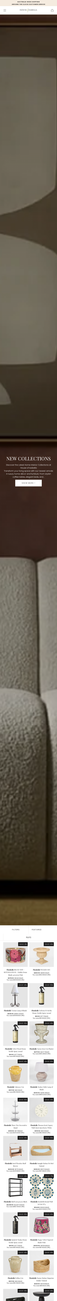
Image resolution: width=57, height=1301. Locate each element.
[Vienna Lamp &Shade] (15, 995)
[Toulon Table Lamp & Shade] (41, 1071)
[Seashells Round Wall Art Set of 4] (41, 1186)
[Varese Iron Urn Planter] (41, 1033)
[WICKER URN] (41, 954)
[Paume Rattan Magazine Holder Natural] (41, 1263)
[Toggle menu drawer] (4, 10)
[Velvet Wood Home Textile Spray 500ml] (15, 1033)
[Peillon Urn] (15, 1263)
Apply (28, 937)
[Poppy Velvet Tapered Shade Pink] (41, 1224)
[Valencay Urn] (15, 1071)
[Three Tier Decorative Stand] (15, 1110)
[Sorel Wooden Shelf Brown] (15, 1148)
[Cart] (52, 10)
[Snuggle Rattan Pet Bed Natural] (41, 1148)
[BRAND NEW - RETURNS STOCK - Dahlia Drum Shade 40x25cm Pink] (15, 954)
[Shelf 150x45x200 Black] (15, 1186)
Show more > (28, 483)
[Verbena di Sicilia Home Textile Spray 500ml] (41, 995)
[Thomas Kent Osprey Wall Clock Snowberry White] (41, 1110)
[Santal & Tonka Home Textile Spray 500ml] (15, 1224)
